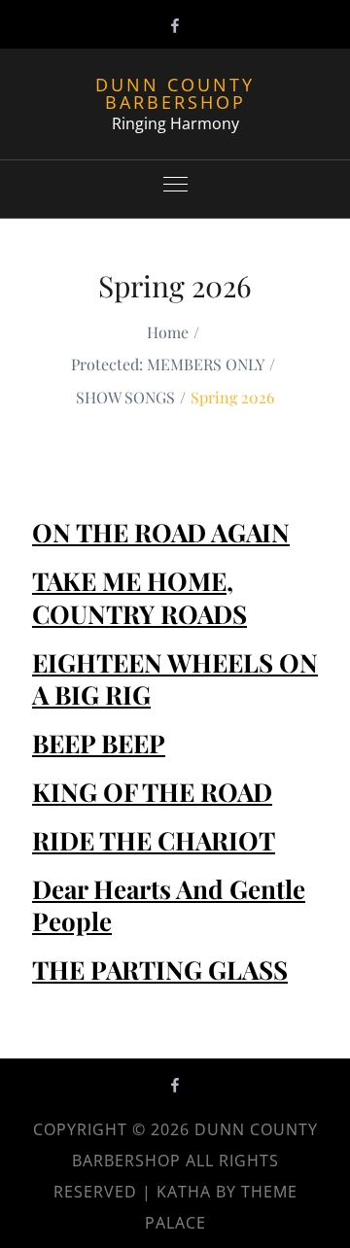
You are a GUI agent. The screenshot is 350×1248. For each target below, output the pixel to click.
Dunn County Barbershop (175, 93)
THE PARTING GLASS (160, 970)
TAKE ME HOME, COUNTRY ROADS (139, 597)
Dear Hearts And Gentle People (168, 905)
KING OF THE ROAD (152, 792)
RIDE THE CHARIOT (153, 840)
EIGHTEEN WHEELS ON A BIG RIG (175, 678)
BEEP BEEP (98, 743)
